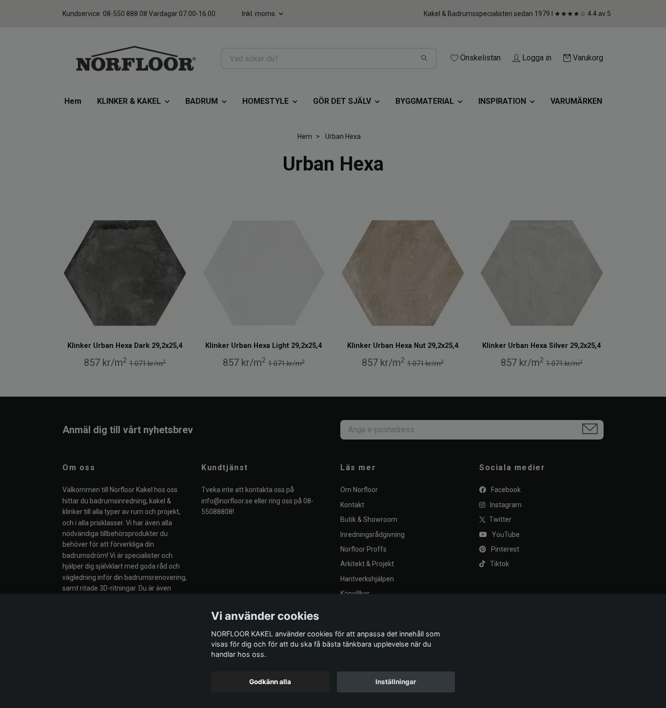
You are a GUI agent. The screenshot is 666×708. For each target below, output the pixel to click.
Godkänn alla (270, 682)
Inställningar (395, 682)
